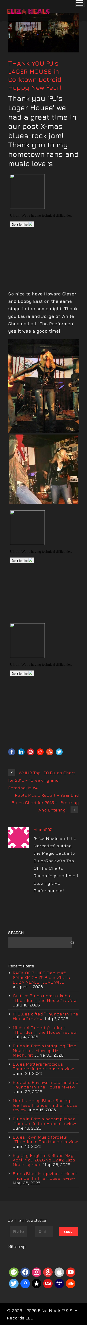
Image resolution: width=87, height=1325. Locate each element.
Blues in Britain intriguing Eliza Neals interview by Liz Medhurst (44, 1050)
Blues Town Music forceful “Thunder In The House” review (45, 1139)
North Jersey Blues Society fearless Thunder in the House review (45, 1105)
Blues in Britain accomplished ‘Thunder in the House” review (44, 1121)
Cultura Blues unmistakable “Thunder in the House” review (45, 998)
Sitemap (17, 1246)
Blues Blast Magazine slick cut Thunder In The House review (45, 1176)
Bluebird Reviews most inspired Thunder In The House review (45, 1084)
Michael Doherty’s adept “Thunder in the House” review (45, 1030)
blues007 (43, 829)
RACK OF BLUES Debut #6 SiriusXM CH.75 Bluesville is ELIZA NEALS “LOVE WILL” (41, 977)
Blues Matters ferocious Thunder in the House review (43, 1066)
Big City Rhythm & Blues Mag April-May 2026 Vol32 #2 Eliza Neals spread (44, 1160)
